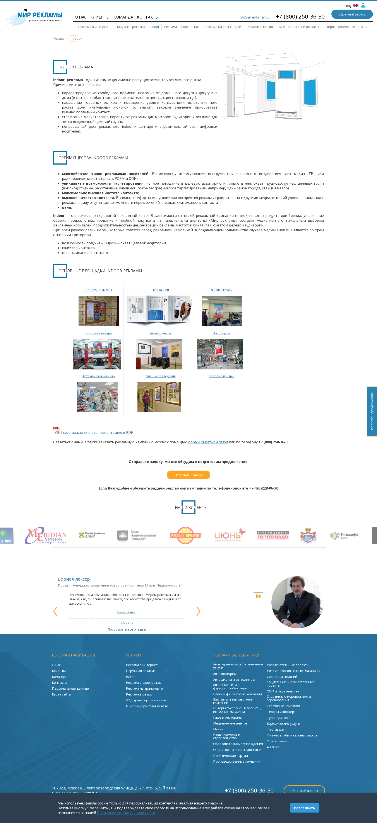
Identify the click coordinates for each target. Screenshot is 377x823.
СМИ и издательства (283, 691)
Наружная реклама (130, 26)
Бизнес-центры (160, 333)
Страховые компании (283, 705)
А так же (273, 747)
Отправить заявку (188, 475)
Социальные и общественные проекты (291, 683)
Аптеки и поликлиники (98, 376)
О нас (81, 17)
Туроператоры (278, 717)
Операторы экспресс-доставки (237, 749)
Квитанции (161, 290)
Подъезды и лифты (97, 290)
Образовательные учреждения (238, 743)
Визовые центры (221, 376)
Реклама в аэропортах (181, 26)
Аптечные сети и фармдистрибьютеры (230, 686)
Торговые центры (99, 333)
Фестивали (275, 729)
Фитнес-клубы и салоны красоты (292, 735)
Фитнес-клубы (221, 290)
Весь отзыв (126, 612)
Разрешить (304, 808)
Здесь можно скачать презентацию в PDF (96, 432)
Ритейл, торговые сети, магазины (293, 670)
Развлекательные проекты (288, 665)
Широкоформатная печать (345, 26)
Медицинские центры (230, 723)
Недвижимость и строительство (226, 736)
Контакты (148, 17)
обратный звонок (352, 14)
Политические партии (230, 755)
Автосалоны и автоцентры (234, 679)
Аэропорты (221, 333)
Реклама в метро (260, 26)
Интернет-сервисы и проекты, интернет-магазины (237, 709)
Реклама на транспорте (222, 26)
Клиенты (100, 17)
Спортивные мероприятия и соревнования (289, 698)
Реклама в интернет (94, 26)
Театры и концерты (282, 711)
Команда (123, 17)
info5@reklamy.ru (254, 17)
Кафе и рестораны (227, 717)
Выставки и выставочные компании (233, 700)
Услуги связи (277, 741)
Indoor (154, 26)
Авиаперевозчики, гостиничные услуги (238, 665)
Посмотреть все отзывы (126, 629)
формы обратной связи (208, 442)
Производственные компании (236, 761)
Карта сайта (61, 694)
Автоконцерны (224, 673)
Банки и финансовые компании (237, 694)
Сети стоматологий (282, 676)
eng (349, 5)
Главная (59, 38)
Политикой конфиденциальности (126, 812)
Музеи (218, 729)
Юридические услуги (283, 723)
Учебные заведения (161, 376)
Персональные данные (70, 688)
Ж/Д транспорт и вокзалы (298, 26)
